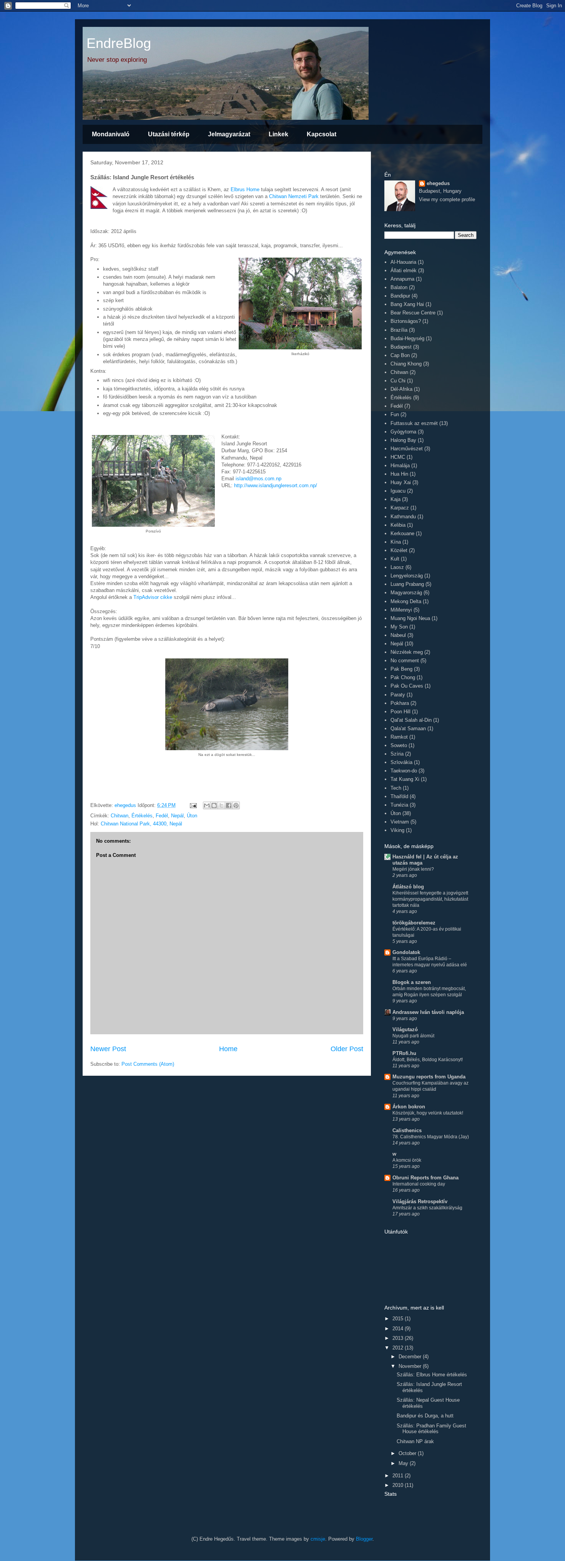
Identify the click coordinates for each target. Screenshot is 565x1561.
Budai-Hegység (407, 338)
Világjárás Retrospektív (419, 1201)
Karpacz (400, 508)
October (408, 1453)
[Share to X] (221, 805)
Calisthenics (407, 1130)
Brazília (399, 330)
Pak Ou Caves (407, 686)
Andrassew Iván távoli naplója (428, 1012)
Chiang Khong (406, 364)
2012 (398, 1348)
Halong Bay (403, 440)
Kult (395, 559)
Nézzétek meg (407, 652)
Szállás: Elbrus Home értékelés (432, 1374)
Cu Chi (398, 381)
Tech (396, 788)
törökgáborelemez (413, 923)
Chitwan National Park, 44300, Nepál (141, 824)
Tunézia (399, 805)
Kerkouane (402, 533)
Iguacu (398, 491)
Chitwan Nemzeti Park (294, 196)
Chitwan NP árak (415, 1441)
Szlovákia (401, 762)
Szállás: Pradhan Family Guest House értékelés (431, 1429)
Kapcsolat (321, 134)
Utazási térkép (168, 134)
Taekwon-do (404, 771)
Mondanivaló (111, 134)
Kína (396, 542)
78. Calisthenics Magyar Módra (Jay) (430, 1136)
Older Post (347, 1049)
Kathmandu (403, 516)
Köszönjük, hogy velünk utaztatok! (427, 1113)
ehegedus (438, 183)
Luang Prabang (407, 584)
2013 (398, 1338)
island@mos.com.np (258, 478)
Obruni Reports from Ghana (425, 1178)
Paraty (398, 695)
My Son (399, 627)
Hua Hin (399, 474)
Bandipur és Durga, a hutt (425, 1416)
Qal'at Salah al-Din (411, 720)
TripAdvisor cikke (152, 597)
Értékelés (142, 816)
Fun (395, 414)
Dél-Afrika (401, 389)
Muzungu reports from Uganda (428, 1077)
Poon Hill (400, 711)
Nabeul (398, 635)
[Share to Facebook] (229, 805)
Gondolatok (406, 952)
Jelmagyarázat (229, 134)
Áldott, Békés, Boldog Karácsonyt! (427, 1059)
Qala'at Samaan (408, 728)
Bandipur (400, 296)
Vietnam (400, 822)
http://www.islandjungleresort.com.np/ (275, 485)
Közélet (399, 550)
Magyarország (406, 592)
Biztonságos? (406, 321)
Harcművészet (407, 448)
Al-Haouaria (403, 262)
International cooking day (418, 1184)
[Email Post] (192, 805)
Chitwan (119, 816)
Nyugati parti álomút (413, 1035)
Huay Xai (401, 482)
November (411, 1366)
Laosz (397, 567)
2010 (398, 1485)
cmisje (318, 1539)
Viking (397, 830)
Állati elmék (404, 270)
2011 (398, 1475)
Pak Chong (403, 677)
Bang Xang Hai (407, 304)
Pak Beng (401, 669)
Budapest (401, 347)
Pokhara (400, 703)
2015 (398, 1318)
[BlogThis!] (214, 805)
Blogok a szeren (411, 982)
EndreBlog (118, 43)
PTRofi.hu (404, 1053)
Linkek (278, 134)
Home (228, 1049)
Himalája (400, 465)
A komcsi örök (406, 1160)
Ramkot (399, 737)
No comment (405, 660)
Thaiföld (399, 796)
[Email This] (207, 805)
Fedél (162, 816)
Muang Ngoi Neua (410, 618)
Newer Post (108, 1049)
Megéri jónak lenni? (413, 869)
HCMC (398, 457)
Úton (192, 816)
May (404, 1463)
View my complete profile (447, 199)
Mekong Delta (406, 601)
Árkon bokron (408, 1107)
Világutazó (405, 1029)
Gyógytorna (403, 432)
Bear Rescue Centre (413, 313)
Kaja (395, 499)
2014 (398, 1328)
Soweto (399, 745)
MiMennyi (401, 610)
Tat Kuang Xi (405, 779)
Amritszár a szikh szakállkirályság (427, 1207)
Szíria (397, 754)
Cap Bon (400, 355)
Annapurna (402, 279)
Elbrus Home (245, 189)
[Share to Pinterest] (236, 805)
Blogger (364, 1539)
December (411, 1356)
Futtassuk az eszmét (414, 423)
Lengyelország (407, 576)
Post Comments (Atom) (147, 1064)
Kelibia (398, 525)
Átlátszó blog (408, 887)
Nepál (177, 816)
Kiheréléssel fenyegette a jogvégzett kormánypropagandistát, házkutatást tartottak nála (430, 899)
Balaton (399, 287)
